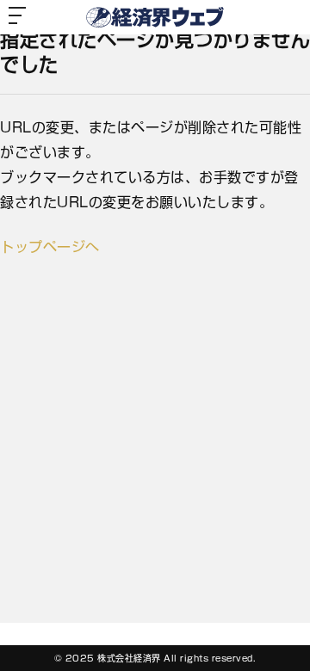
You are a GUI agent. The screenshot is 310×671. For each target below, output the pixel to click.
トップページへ (50, 247)
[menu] (17, 17)
